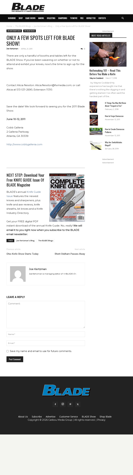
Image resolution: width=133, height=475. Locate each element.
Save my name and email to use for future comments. (41, 351)
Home (9, 26)
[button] (123, 18)
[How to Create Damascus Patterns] (96, 131)
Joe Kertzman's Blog (43, 26)
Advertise (50, 416)
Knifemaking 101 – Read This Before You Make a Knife (105, 72)
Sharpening (62, 18)
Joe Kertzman (12, 49)
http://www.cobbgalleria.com (24, 144)
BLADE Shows (30, 18)
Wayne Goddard (96, 78)
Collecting (51, 18)
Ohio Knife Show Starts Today (22, 253)
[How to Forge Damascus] (96, 120)
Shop (21, 18)
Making (41, 18)
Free (82, 18)
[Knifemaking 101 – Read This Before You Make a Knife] (108, 54)
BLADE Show (89, 416)
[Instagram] (62, 404)
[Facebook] (55, 404)
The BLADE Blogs (23, 26)
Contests (102, 18)
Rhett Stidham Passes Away (70, 253)
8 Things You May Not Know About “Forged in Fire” (115, 104)
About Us (23, 416)
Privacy (101, 419)
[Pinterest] (70, 404)
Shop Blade (106, 416)
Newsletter (91, 18)
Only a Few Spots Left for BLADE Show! (40, 40)
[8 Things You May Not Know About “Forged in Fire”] (96, 107)
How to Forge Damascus (114, 116)
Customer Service (68, 416)
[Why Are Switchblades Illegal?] (96, 145)
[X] (77, 404)
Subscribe (37, 416)
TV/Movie (73, 18)
